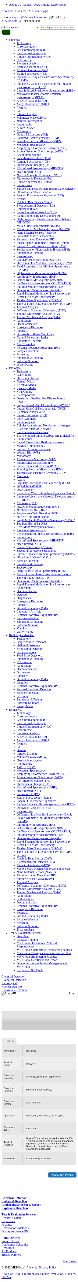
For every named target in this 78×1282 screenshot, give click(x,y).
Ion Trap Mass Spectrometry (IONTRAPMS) (44, 283)
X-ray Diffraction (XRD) (32, 100)
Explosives (15, 709)
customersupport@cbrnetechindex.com (25, 17)
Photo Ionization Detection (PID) (36, 875)
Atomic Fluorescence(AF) (32, 70)
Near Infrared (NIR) (29, 171)
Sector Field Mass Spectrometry (36, 296)
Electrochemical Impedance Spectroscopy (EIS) (45, 533)
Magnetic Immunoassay (31, 445)
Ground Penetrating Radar (32, 337)
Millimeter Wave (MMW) (32, 117)
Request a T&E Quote (30, 970)
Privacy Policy (48, 1267)
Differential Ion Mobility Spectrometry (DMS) (44, 263)
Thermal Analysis (27, 307)
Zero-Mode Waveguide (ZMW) (36, 527)
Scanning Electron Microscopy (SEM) (39, 141)
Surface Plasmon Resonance (34, 449)
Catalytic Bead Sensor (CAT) (34, 202)
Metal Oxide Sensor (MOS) (33, 865)
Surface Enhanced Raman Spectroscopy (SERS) (46, 188)
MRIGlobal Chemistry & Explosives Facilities (44, 949)
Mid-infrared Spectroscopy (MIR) (37, 787)
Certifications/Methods (15, 1228)
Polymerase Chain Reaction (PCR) (37, 513)
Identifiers (23, 682)
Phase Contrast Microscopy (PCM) (37, 466)
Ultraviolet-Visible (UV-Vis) (34, 192)
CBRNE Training (27, 939)
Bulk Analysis (25, 899)
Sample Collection (28, 351)
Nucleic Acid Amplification (33, 516)
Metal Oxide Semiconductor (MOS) (38, 225)
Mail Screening (26, 344)
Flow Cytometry (26, 418)
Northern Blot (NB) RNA (32, 510)
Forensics (22, 330)
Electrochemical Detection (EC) (36, 205)
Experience (8, 1221)
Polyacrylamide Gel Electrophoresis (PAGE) (43, 405)
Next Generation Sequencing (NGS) (38, 506)
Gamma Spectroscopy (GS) (33, 161)
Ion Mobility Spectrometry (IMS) (36, 276)
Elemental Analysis (28, 63)
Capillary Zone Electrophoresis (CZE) (39, 259)
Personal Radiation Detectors (34, 689)
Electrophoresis (26, 395)
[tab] (9, 1041)
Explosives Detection (14, 990)
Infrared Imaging (27, 114)
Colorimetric (24, 60)
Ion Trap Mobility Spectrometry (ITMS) (40, 286)
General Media (25, 381)
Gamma (21, 750)
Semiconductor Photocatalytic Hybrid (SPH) (43, 249)
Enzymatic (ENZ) (27, 209)
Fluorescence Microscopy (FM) (35, 462)
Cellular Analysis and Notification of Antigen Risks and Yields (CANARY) (44, 427)
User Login (41, 11)
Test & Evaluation (52, 1273)
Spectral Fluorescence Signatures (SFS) (40, 195)
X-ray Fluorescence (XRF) (33, 104)
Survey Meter (25, 706)
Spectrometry (25, 256)
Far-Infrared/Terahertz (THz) (34, 158)
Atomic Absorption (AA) (32, 66)
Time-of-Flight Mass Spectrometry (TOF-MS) (44, 303)
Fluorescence (24, 185)
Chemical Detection (13, 976)
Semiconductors (26, 652)
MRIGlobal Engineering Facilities (37, 956)
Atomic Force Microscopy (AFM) (37, 459)
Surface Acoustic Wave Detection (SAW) (41, 246)
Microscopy (24, 131)
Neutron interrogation (29, 760)
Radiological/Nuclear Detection (12, 985)
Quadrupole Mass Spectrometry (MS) (39, 290)
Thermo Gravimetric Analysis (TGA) (39, 313)
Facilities (7, 1224)
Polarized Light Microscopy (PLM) (38, 137)
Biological (15, 368)
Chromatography (27, 46)
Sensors (21, 198)
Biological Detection (14, 979)
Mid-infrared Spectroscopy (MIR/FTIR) (40, 168)
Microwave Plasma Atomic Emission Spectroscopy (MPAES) (39, 95)
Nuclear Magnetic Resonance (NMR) (39, 175)
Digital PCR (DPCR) (29, 486)
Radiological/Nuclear (21, 635)
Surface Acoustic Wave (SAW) (35, 878)
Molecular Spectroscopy (31, 144)
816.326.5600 (10, 20)
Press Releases (10, 1241)
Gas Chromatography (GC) (33, 49)
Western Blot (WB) (28, 452)
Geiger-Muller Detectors (31, 642)
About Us (15, 4)
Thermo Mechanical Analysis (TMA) (39, 317)
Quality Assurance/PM (15, 1231)
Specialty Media (26, 388)
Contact (27, 4)
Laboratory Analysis (29, 340)
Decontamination (27, 324)
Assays (21, 479)
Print (72, 993)
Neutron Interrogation (30, 121)
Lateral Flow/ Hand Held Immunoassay (40, 442)
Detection (22, 594)
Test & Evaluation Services (25, 932)
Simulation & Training (30, 252)
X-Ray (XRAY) (26, 127)
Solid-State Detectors (29, 655)
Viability (22, 628)
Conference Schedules (15, 1244)
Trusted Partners (11, 1254)
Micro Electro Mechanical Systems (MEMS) (43, 229)
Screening (23, 354)
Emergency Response (30, 327)
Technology (24, 43)
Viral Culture (24, 391)
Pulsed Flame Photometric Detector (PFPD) (43, 242)
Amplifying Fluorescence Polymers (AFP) (42, 148)
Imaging (22, 107)
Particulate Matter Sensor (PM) (35, 236)
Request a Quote (11, 1217)
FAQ (37, 4)
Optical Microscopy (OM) (32, 134)
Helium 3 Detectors (28, 645)
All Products (9, 1251)
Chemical (14, 39)
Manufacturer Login (54, 4)
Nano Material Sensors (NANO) (36, 232)
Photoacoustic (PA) (28, 794)
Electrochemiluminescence (32, 432)
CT (19, 110)
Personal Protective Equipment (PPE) (39, 347)
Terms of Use (31, 1273)
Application (24, 320)
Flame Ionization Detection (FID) (37, 212)
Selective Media (26, 384)
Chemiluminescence (29, 154)
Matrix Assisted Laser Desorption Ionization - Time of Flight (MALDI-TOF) (44, 576)
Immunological (26, 422)
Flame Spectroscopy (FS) (32, 73)
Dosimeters (23, 672)
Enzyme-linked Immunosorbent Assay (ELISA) (45, 435)
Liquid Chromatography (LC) (34, 56)
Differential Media (28, 378)
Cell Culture (24, 374)
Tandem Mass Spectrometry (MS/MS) (39, 300)
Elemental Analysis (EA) (31, 411)
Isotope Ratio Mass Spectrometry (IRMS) (41, 280)
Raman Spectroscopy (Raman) (35, 181)
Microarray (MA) (27, 503)
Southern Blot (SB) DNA (32, 523)
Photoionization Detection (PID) (36, 239)
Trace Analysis (25, 929)
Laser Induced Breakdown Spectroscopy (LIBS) (46, 90)
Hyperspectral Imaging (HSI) (34, 165)
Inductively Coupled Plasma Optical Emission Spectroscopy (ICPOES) (44, 85)
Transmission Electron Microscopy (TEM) (42, 472)
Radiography (24, 124)
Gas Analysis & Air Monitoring (35, 334)
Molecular (23, 476)
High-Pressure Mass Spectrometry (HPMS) (42, 273)
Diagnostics (24, 598)
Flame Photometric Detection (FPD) (38, 215)
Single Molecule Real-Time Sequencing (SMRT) (46, 520)
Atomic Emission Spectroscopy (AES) (40, 151)
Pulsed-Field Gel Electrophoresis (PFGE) (41, 408)
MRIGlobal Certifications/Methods (37, 960)
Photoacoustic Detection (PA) (34, 178)
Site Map (7, 1277)
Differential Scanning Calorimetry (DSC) (41, 310)
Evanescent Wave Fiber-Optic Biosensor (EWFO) (46, 493)
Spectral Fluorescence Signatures (36, 550)
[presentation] (9, 1041)
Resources (8, 1247)
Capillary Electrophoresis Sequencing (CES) (43, 483)
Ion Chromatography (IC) (32, 53)
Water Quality (25, 364)
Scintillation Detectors (30, 648)
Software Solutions (28, 361)
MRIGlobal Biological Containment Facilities (44, 953)
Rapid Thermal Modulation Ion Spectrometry (44, 293)
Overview (23, 936)
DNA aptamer (25, 489)
